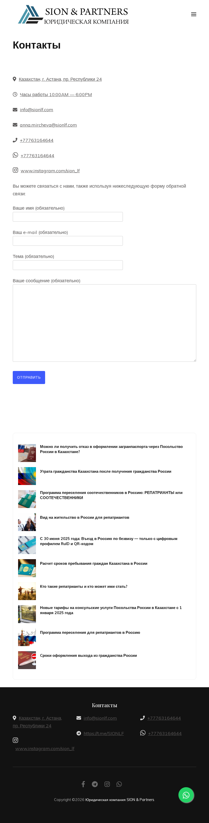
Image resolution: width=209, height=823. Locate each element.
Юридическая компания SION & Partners (119, 799)
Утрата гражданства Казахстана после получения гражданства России (105, 471)
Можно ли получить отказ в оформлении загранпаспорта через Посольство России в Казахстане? (111, 449)
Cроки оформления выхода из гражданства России (88, 655)
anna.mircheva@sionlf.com (48, 125)
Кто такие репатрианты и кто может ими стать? (83, 586)
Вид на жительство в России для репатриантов (84, 517)
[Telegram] (95, 785)
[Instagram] (107, 785)
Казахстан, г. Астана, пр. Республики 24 (60, 79)
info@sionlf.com (36, 109)
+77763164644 (37, 140)
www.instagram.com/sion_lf (50, 171)
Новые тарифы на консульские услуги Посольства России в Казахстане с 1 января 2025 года (111, 610)
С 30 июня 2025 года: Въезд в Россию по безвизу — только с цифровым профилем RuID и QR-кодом (108, 541)
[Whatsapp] (119, 785)
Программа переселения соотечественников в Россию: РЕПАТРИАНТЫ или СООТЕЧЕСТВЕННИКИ (111, 495)
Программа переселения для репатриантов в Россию (90, 632)
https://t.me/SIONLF (104, 733)
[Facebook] (83, 785)
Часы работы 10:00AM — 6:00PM (56, 94)
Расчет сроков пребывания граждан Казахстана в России (93, 563)
